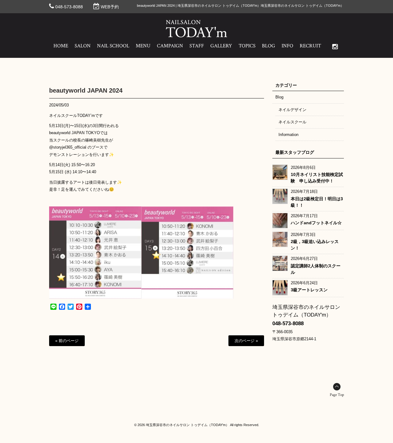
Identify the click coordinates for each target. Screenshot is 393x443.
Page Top (337, 394)
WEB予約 (110, 6)
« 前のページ (67, 340)
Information (288, 134)
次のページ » (246, 340)
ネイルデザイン (292, 109)
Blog (279, 97)
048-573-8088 (69, 6)
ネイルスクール (292, 122)
